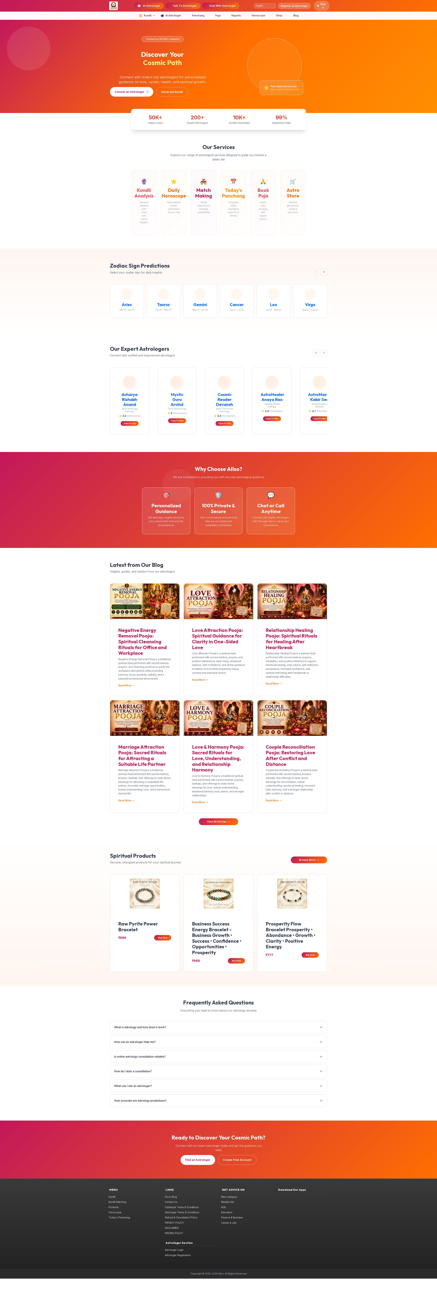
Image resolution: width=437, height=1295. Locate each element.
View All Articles (217, 821)
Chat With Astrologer (222, 5)
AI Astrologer (151, 5)
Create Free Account (237, 1160)
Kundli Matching (117, 1201)
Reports (236, 15)
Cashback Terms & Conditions (182, 1207)
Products (114, 1207)
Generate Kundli (172, 92)
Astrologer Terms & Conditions (182, 1212)
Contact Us (171, 1201)
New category (229, 1196)
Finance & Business (232, 1217)
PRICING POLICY (174, 1233)
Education (226, 1212)
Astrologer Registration (178, 1255)
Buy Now (162, 937)
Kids (223, 1207)
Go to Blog (171, 1196)
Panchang (198, 15)
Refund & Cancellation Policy (181, 1217)
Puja (218, 15)
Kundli (112, 1196)
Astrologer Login (174, 1249)
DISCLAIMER (172, 1227)
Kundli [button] (148, 15)
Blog (296, 15)
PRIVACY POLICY (174, 1222)
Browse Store (307, 859)
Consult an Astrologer (129, 92)
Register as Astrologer (294, 5)
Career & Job (228, 1222)
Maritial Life (227, 1201)
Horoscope (258, 15)
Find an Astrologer (197, 1160)
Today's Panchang (119, 1217)
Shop (279, 15)
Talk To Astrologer (185, 5)
